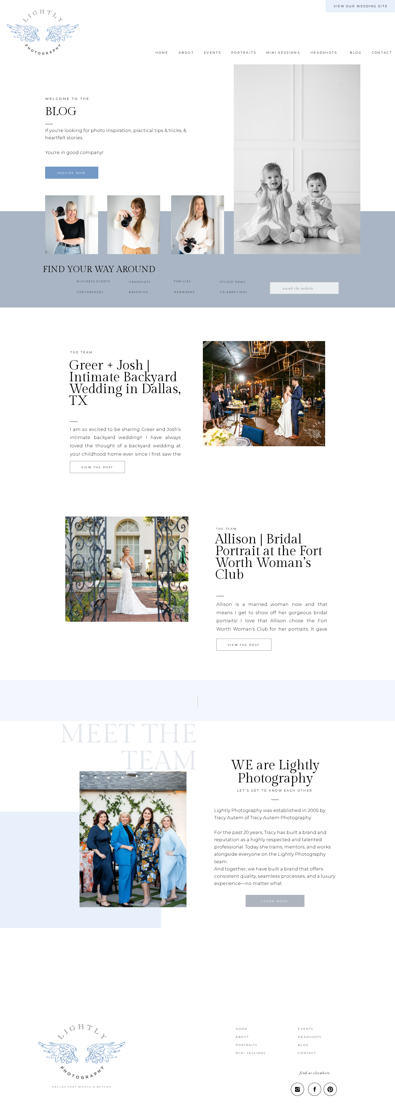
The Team (81, 352)
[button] (355, 52)
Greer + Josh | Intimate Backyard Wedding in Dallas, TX (125, 383)
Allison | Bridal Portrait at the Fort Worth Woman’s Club (268, 557)
